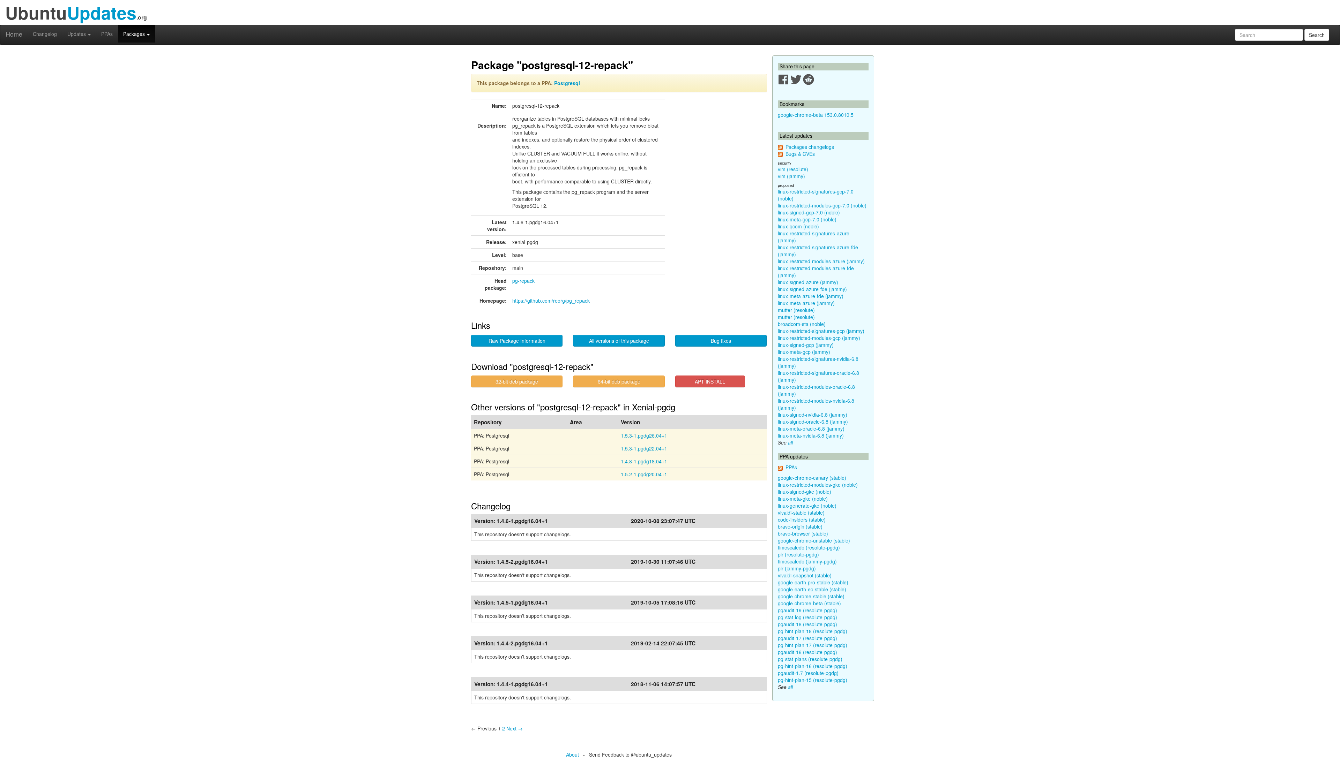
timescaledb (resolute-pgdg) (809, 547)
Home (14, 33)
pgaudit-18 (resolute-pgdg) (807, 624)
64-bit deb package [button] (619, 381)
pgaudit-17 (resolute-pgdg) (807, 638)
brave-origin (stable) (800, 526)
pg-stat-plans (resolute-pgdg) (810, 658)
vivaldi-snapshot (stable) (805, 575)
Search (1317, 34)
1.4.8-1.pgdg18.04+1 (644, 461)
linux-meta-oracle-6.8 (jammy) (811, 428)
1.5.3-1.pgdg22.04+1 (644, 448)
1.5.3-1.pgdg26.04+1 (644, 435)
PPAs (107, 33)
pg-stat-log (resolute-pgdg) (807, 617)
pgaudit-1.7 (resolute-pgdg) (808, 672)
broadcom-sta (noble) (802, 323)
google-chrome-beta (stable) (809, 603)
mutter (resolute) (796, 309)
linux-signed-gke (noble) (804, 491)
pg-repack (523, 280)
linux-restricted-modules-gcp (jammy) (819, 337)
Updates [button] (77, 33)
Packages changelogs (810, 146)
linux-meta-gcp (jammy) (804, 351)
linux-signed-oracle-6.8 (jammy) (813, 421)
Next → (514, 728)
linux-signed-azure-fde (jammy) (812, 289)
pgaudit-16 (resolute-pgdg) (807, 652)
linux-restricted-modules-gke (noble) (818, 484)
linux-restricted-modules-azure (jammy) (821, 261)
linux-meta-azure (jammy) (806, 303)
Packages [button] (134, 33)
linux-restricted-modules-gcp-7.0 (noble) (822, 205)
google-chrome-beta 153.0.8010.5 (816, 114)
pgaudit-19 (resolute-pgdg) (807, 610)
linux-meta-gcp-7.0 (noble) (807, 219)
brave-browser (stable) (803, 533)
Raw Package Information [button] (517, 340)
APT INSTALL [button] (710, 381)
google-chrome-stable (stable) (811, 596)
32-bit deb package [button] (517, 381)
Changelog (45, 33)
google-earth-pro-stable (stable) (813, 582)
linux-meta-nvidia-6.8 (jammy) (811, 435)
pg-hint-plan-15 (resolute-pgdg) (812, 679)
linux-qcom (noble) (798, 226)
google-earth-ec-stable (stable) (812, 589)
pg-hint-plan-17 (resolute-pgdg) (812, 645)
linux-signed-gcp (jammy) (806, 344)
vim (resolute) (793, 169)
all (790, 442)
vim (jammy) (791, 176)
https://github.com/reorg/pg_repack (551, 300)
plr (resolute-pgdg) (798, 554)
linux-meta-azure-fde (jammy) (810, 296)
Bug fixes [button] (721, 340)
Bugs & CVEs (800, 153)
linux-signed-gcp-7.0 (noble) (809, 212)
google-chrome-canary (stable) (812, 477)
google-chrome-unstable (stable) (814, 540)
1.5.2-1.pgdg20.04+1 (644, 474)
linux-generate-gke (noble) (807, 505)
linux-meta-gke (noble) (803, 498)
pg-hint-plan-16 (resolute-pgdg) (812, 665)
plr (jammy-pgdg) (797, 568)
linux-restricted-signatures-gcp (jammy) (821, 330)
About (572, 754)
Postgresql (567, 82)
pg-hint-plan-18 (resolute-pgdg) (812, 631)
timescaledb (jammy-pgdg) (807, 561)
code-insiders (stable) (802, 519)
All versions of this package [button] (619, 340)
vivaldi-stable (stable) (801, 512)
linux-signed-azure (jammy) (808, 282)
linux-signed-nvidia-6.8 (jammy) (812, 414)
